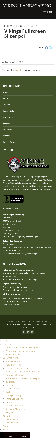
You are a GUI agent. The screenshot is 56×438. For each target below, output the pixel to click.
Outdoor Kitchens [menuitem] (14, 375)
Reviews (6, 123)
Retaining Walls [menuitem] (13, 364)
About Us (7, 98)
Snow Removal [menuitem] (13, 354)
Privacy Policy (9, 142)
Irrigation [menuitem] (10, 381)
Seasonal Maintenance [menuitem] (17, 409)
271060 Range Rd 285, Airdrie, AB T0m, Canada (22, 298)
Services (6, 104)
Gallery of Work (31, 325)
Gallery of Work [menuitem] (10, 357)
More (34, 327)
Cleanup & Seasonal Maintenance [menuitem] (22, 351)
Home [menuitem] (5, 340)
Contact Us (7, 129)
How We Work (9, 117)
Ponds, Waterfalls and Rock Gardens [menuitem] (23, 371)
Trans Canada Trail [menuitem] (15, 398)
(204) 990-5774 (15, 230)
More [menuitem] (5, 429)
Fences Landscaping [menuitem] (15, 405)
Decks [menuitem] (8, 392)
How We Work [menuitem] (12, 422)
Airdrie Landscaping (12, 294)
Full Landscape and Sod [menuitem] (17, 368)
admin (34, 26)
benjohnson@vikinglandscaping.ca (23, 236)
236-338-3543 (14, 276)
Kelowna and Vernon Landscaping (18, 270)
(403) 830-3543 (15, 250)
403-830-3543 (14, 304)
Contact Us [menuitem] (8, 426)
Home (5, 92)
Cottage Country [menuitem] (13, 395)
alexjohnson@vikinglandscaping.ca (23, 253)
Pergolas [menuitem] (10, 412)
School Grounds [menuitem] (13, 388)
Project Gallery (9, 111)
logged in (18, 70)
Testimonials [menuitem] (12, 419)
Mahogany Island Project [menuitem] (17, 361)
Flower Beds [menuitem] (11, 402)
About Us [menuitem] (7, 416)
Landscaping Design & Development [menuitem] (23, 347)
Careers (6, 135)
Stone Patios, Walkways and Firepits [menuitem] (23, 378)
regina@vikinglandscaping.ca (20, 290)
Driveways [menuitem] (11, 385)
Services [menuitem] (7, 344)
